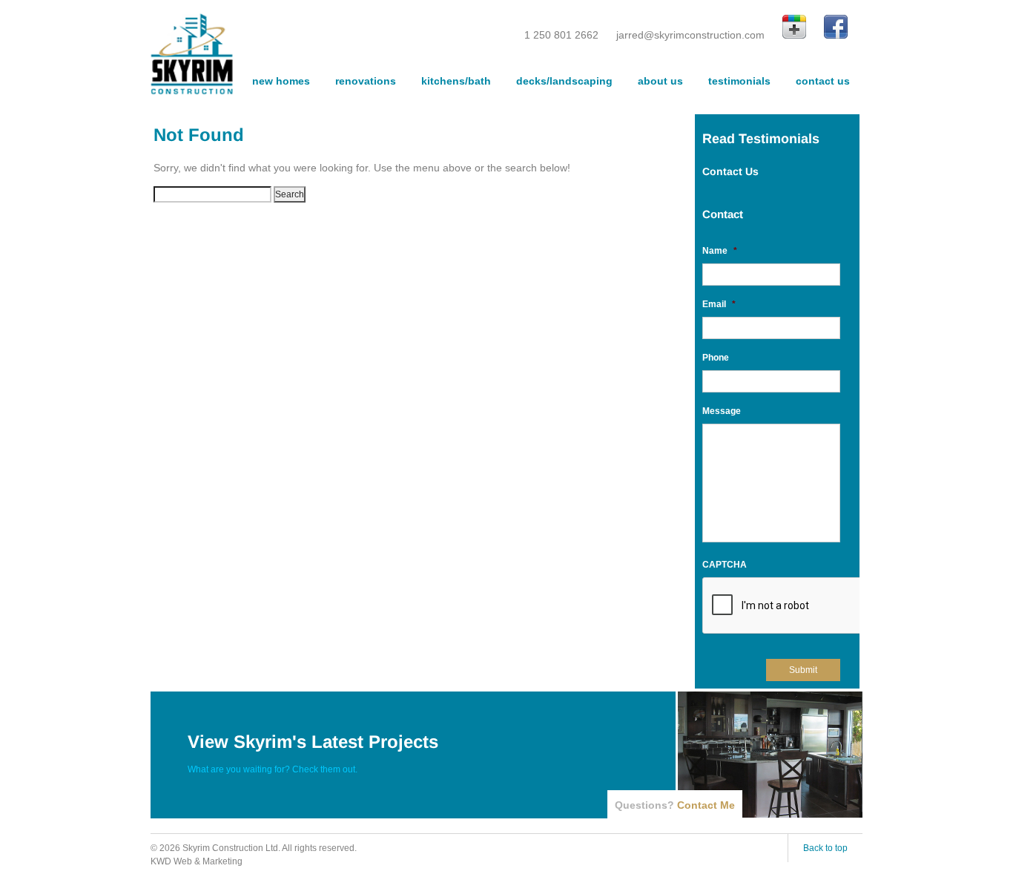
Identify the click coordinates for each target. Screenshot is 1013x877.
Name (719, 251)
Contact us (823, 81)
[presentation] (815, 606)
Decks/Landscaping (564, 81)
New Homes (281, 81)
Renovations (365, 81)
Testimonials (739, 81)
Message (721, 411)
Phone (715, 357)
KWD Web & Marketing (196, 861)
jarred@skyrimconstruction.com (690, 35)
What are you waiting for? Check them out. (272, 769)
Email (719, 304)
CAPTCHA (724, 564)
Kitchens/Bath (456, 81)
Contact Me (706, 805)
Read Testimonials (760, 138)
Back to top (825, 848)
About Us (660, 81)
